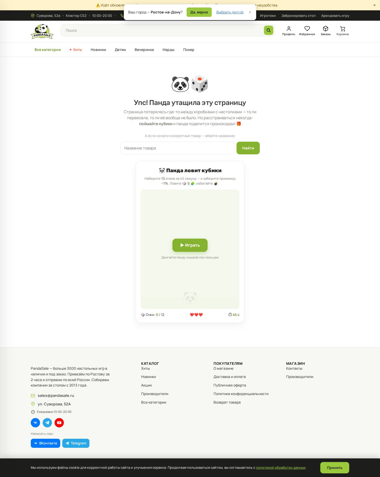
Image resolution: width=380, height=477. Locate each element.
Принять (335, 467)
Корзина (343, 34)
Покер (188, 49)
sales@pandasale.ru (56, 395)
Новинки (98, 49)
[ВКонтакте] (35, 422)
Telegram (78, 443)
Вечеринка (144, 49)
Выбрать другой (230, 12)
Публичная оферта (230, 385)
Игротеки (268, 15)
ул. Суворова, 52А (54, 404)
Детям (120, 49)
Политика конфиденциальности (241, 393)
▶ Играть (190, 245)
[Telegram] (47, 422)
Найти (248, 148)
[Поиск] (268, 30)
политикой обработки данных (281, 467)
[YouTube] (59, 422)
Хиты (77, 49)
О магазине (223, 368)
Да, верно (199, 12)
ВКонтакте (48, 443)
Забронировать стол (299, 15)
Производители (154, 393)
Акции (146, 385)
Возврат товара (227, 402)
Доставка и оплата (230, 376)
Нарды (168, 49)
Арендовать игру (335, 15)
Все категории (48, 49)
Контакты (294, 368)
